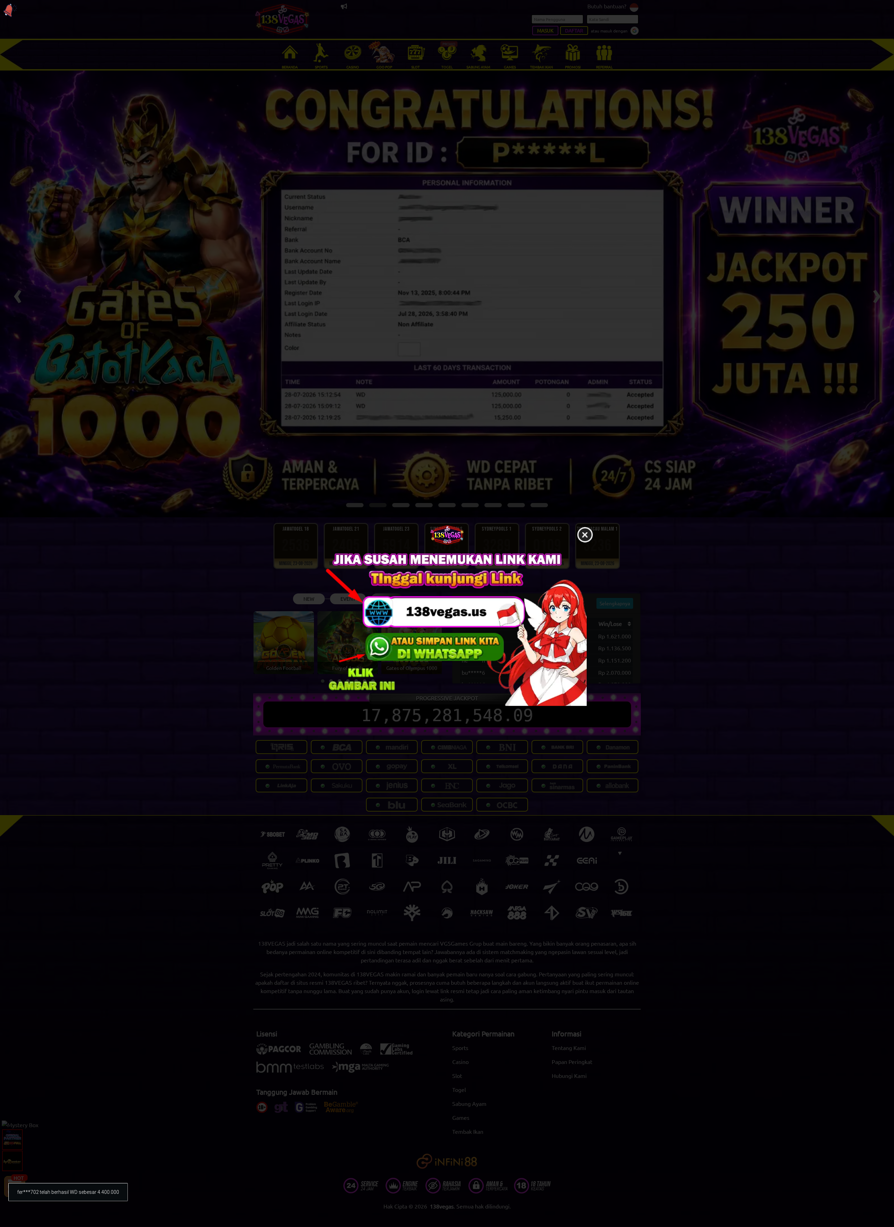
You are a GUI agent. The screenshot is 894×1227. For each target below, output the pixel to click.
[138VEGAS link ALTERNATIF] (447, 627)
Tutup (584, 535)
